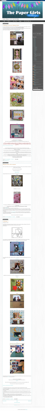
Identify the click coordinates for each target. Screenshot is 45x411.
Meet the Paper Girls (27, 21)
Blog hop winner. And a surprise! (9, 164)
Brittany (34, 74)
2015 (34, 43)
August (35, 50)
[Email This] (15, 159)
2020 (34, 39)
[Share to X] (16, 159)
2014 (34, 44)
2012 (34, 46)
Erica (17, 309)
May (34, 53)
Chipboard (6, 160)
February (35, 59)
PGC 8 (8, 160)
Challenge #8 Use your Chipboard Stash (11, 25)
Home (4, 21)
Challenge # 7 (5, 221)
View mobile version (17, 402)
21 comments (13, 216)
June (34, 52)
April (34, 57)
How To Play (15, 21)
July (34, 51)
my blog (8, 376)
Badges (20, 21)
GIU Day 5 (35, 77)
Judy (17, 342)
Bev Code (17, 140)
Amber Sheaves (7, 216)
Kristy (17, 123)
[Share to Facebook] (17, 159)
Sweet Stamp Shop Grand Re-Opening (37, 84)
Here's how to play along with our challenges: (8, 145)
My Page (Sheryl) (17, 30)
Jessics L (17, 380)
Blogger (26, 409)
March (35, 58)
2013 (34, 45)
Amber (17, 277)
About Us (9, 21)
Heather (34, 66)
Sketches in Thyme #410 (36, 72)
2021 (34, 38)
